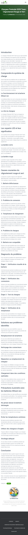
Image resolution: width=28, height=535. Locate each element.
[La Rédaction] (14, 491)
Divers (9, 483)
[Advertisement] (14, 34)
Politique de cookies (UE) (19, 528)
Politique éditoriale (7, 528)
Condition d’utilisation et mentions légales (14, 524)
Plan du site (14, 531)
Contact (17, 521)
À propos (11, 521)
